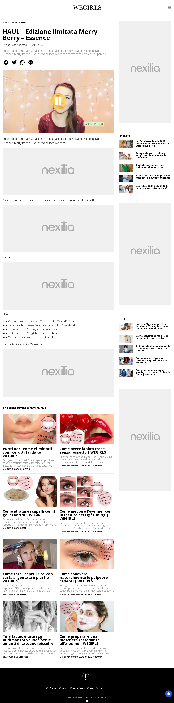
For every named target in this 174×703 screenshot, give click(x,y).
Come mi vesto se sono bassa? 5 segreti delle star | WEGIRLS (153, 360)
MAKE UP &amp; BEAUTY (14, 22)
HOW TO (26, 469)
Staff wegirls (10, 657)
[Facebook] (83, 674)
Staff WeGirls (10, 594)
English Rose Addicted (15, 44)
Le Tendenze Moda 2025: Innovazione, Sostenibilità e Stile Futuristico (153, 143)
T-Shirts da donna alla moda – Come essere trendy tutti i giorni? (153, 348)
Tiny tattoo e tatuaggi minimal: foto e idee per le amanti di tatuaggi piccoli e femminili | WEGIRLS (28, 640)
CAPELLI (25, 528)
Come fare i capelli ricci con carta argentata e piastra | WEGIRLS (28, 577)
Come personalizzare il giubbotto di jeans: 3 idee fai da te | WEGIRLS (153, 372)
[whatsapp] (22, 65)
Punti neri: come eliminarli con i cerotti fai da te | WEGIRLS (27, 452)
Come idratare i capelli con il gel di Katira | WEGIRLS (29, 513)
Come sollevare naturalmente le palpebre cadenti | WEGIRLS (84, 577)
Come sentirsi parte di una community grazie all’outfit (152, 337)
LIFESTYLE (23, 657)
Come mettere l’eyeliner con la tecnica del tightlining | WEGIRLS (86, 515)
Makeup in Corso (12, 469)
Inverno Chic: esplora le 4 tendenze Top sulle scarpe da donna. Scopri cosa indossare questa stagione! (153, 326)
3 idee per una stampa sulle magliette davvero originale (153, 177)
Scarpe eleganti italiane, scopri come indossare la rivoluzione (151, 155)
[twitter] (14, 65)
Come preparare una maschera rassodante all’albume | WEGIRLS (80, 640)
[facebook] (6, 65)
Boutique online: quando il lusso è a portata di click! (152, 187)
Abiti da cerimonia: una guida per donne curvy (150, 166)
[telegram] (30, 65)
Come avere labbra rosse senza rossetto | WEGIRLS (83, 450)
